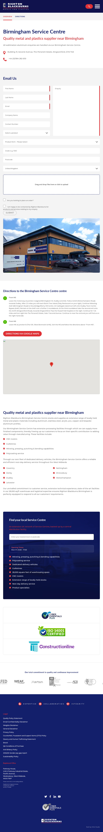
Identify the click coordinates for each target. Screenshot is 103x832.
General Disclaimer (10, 729)
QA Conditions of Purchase (13, 746)
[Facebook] (50, 796)
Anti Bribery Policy (10, 750)
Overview (7, 16)
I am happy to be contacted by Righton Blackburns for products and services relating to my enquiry (26, 208)
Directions (20, 16)
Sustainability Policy (10, 756)
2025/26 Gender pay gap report (15, 753)
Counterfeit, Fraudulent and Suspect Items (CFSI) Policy (24, 736)
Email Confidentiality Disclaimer (15, 722)
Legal (5, 714)
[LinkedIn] (55, 796)
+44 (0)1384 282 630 (17, 58)
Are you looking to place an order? (20, 200)
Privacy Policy (8, 732)
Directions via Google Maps (22, 334)
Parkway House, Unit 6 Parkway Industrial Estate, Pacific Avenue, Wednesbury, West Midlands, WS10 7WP (15, 773)
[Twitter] (45, 796)
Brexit (5, 743)
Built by (93, 827)
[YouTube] (59, 796)
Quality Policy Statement (12, 718)
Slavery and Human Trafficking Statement (19, 739)
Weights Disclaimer (10, 725)
